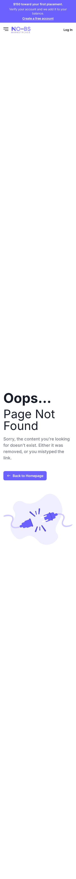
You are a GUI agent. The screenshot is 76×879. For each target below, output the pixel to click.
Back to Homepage (28, 476)
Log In (68, 29)
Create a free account (38, 18)
